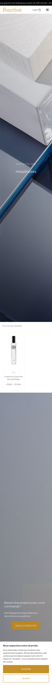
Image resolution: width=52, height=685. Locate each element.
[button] (47, 10)
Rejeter (26, 678)
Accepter (26, 669)
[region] (26, 663)
